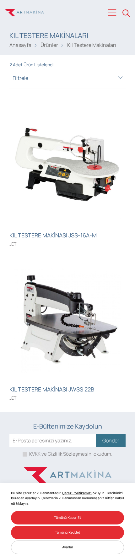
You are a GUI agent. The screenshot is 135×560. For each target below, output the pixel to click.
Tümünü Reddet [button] (67, 532)
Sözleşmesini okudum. (70, 454)
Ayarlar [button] (67, 547)
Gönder (110, 440)
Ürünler (49, 45)
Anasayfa (20, 45)
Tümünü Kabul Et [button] (67, 517)
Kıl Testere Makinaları (91, 45)
